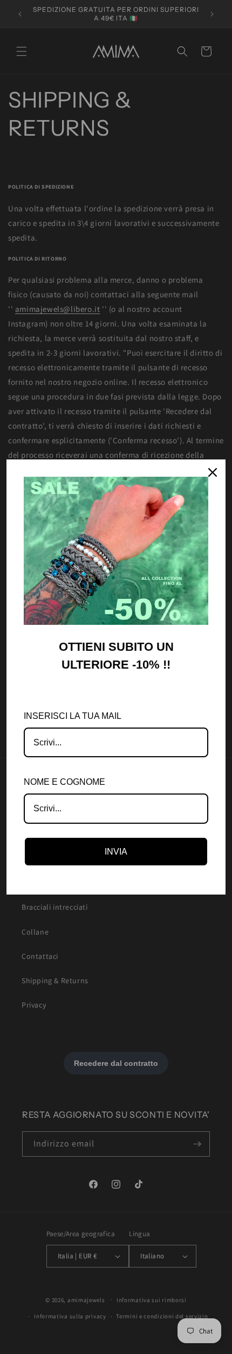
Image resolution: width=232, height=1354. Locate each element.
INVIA (116, 851)
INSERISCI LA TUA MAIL (72, 716)
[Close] (213, 472)
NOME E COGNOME (64, 781)
